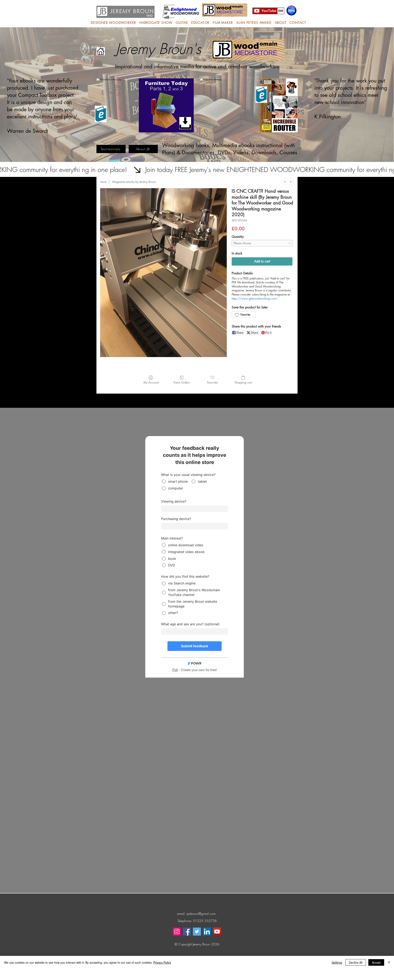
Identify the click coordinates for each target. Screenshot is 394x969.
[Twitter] (197, 932)
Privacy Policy (162, 962)
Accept (376, 962)
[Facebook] (187, 932)
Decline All (355, 962)
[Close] (389, 962)
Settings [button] (337, 962)
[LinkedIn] (207, 932)
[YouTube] (217, 932)
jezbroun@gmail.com (201, 913)
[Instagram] (177, 932)
